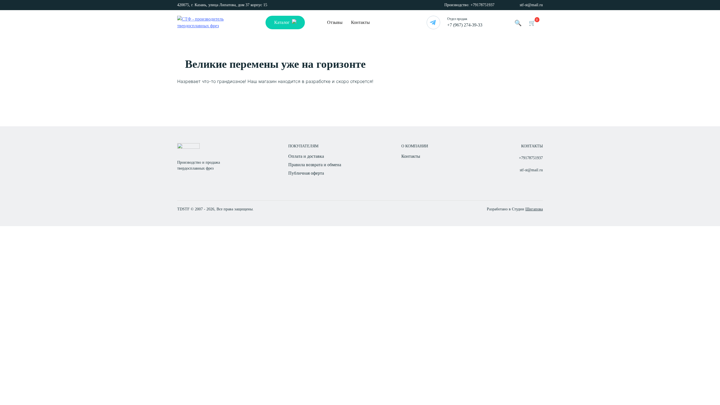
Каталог (282, 22)
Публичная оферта (306, 173)
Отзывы (335, 22)
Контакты (360, 22)
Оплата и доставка (306, 156)
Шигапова (534, 209)
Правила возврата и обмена (314, 164)
